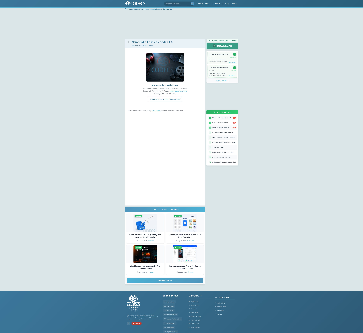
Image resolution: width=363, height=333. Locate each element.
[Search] (192, 3)
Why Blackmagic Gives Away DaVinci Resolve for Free (145, 267)
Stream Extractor (171, 315)
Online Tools (172, 296)
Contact (219, 314)
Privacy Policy (221, 307)
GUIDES (226, 3)
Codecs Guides (195, 327)
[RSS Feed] (128, 323)
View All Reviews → (222, 80)
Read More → (232, 62)
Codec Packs (194, 313)
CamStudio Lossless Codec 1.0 (219, 67)
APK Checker (170, 327)
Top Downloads (195, 320)
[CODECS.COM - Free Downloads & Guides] (133, 303)
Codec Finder (170, 302)
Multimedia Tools (196, 316)
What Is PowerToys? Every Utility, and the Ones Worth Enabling (145, 236)
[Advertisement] (181, 25)
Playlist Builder (170, 323)
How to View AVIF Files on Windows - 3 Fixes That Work (185, 236)
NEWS (234, 3)
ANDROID (215, 3)
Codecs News (195, 324)
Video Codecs (156, 111)
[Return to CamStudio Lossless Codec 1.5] (129, 42)
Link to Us (137, 323)
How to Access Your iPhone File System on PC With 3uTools (185, 267)
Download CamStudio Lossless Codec (165, 99)
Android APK (194, 301)
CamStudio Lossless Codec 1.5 (219, 54)
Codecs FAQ (221, 303)
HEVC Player (170, 306)
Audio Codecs (195, 305)
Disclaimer (220, 310)
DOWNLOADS (203, 3)
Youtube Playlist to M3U (173, 319)
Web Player (169, 310)
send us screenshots (179, 91)
